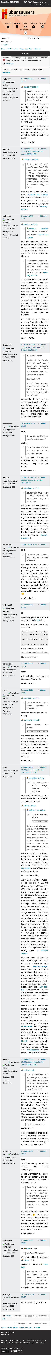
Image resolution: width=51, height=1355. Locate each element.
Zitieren (43, 79)
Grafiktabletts (33, 1050)
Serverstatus (39, 1343)
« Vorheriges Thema (23, 1324)
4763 (12, 708)
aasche (6, 149)
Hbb (38, 620)
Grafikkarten (26, 1026)
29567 (12, 436)
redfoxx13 (7, 605)
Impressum (29, 1343)
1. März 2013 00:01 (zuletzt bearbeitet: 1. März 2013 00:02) (32, 480)
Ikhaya (34, 23)
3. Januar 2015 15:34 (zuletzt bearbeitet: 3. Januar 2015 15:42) (32, 770)
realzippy (28, 87)
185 (11, 360)
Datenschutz (19, 1343)
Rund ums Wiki (26, 49)
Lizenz (3, 1343)
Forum (17, 23)
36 (11, 777)
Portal (8, 23)
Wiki (25, 23)
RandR (24, 1041)
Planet (43, 23)
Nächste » (43, 58)
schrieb (35, 87)
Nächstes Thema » (41, 1324)
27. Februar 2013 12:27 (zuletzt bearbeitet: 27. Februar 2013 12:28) (32, 347)
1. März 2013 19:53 (29, 544)
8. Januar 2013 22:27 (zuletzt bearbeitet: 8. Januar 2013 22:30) (32, 151)
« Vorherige (16, 58)
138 (11, 94)
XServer (37, 49)
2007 (12, 1309)
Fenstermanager (40, 966)
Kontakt (10, 1343)
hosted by (5, 2)
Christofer (7, 345)
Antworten (9, 64)
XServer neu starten (38, 195)
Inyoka (13, 1332)
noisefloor (7, 423)
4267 (12, 620)
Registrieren (45, 5)
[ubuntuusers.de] (18, 14)
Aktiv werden (13, 49)
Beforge (6, 1294)
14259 (12, 158)
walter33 (7, 79)
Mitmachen (25, 29)
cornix (6, 690)
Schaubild (25, 868)
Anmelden (34, 5)
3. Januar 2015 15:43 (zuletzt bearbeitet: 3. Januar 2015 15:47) (32, 1062)
